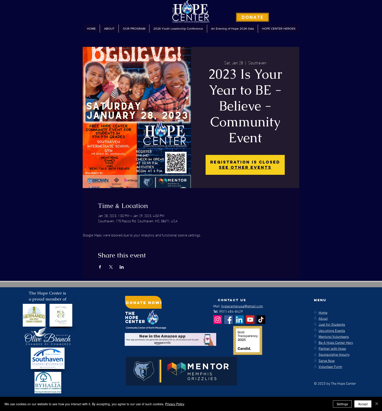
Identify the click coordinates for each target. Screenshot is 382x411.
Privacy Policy (174, 404)
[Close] (376, 403)
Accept (363, 404)
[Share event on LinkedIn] (122, 267)
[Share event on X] (111, 267)
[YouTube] (250, 319)
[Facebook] (228, 319)
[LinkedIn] (239, 319)
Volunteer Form (330, 367)
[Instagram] (217, 319)
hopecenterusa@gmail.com (242, 306)
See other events (245, 167)
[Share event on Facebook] (100, 267)
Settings (342, 404)
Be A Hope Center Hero (336, 343)
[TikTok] (261, 319)
